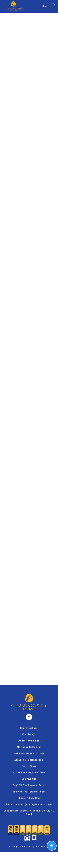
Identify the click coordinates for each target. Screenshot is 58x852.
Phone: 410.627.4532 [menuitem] (29, 798)
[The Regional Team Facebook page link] (29, 717)
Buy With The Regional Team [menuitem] (29, 785)
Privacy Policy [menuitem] (27, 846)
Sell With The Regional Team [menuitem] (29, 791)
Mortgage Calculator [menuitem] (29, 747)
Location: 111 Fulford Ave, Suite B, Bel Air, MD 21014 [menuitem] (29, 812)
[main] (29, 342)
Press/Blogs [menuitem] (29, 766)
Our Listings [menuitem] (29, 734)
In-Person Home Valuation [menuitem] (29, 753)
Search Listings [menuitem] (29, 728)
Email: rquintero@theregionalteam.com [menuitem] (29, 804)
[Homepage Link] (13, 6)
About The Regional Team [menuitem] (29, 759)
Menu (45, 6)
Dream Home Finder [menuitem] (29, 740)
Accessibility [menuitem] (42, 846)
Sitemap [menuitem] (13, 846)
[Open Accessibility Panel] (52, 846)
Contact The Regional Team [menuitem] (29, 772)
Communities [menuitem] (29, 778)
